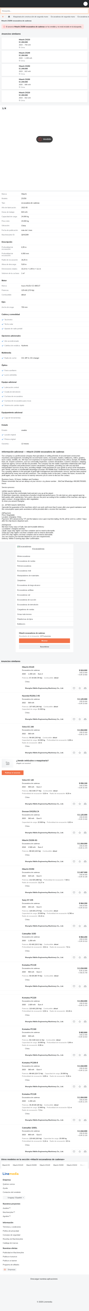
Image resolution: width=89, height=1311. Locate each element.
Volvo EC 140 (28, 780)
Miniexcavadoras (23, 556)
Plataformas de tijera (25, 619)
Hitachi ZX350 (28, 869)
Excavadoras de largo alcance (28, 585)
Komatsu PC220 (29, 998)
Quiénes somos (9, 1184)
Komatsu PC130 (29, 965)
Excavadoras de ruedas (26, 561)
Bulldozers (21, 624)
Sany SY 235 (27, 900)
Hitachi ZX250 (24, 66)
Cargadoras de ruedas (25, 609)
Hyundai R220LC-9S (31, 696)
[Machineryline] (9, 16)
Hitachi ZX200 (24, 79)
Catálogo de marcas (10, 1243)
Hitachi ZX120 (28, 667)
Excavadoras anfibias (25, 590)
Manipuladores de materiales (28, 576)
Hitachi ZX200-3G (29, 840)
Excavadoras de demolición (27, 605)
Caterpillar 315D (29, 934)
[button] (85, 3)
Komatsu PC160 (29, 1029)
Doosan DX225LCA (30, 811)
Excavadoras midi (24, 571)
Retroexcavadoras (24, 566)
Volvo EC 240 (28, 727)
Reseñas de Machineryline (13, 1239)
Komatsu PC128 (29, 1094)
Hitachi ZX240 (24, 53)
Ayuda (5, 1188)
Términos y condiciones (12, 1227)
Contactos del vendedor (12, 1192)
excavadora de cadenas (30, 203)
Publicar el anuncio (12, 773)
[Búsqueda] (85, 11)
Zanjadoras (21, 580)
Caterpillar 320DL (29, 1128)
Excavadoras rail (23, 595)
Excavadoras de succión (26, 600)
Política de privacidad (11, 1231)
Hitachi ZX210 (24, 40)
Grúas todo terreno (24, 614)
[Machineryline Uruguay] (16, 3)
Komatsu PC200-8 (30, 1063)
